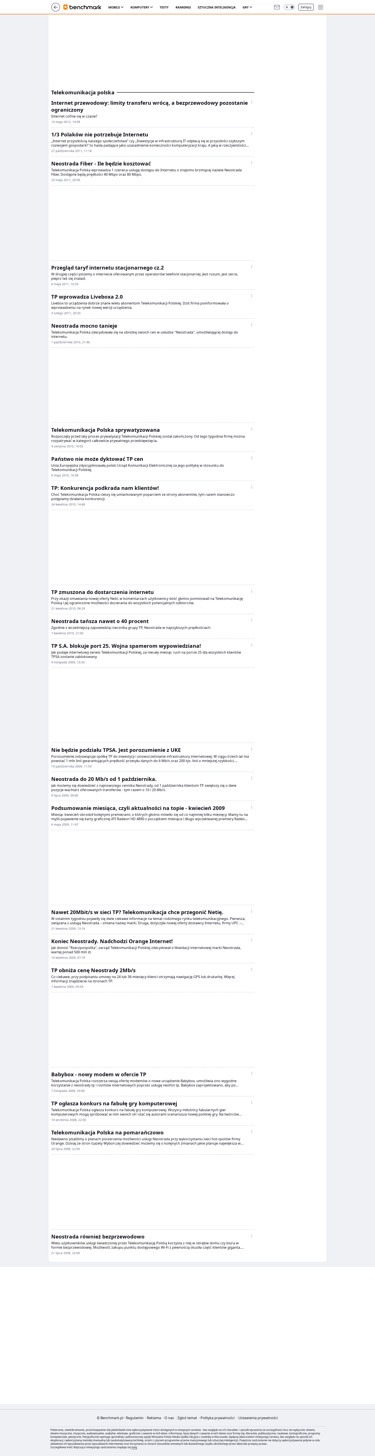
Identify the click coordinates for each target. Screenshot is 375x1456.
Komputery (139, 7)
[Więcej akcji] (251, 102)
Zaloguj (306, 7)
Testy (164, 7)
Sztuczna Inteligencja (217, 7)
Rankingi (183, 7)
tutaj (134, 1447)
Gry (246, 7)
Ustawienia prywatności (257, 1417)
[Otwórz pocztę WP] (276, 7)
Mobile (114, 7)
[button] (289, 7)
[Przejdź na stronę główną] (55, 10)
